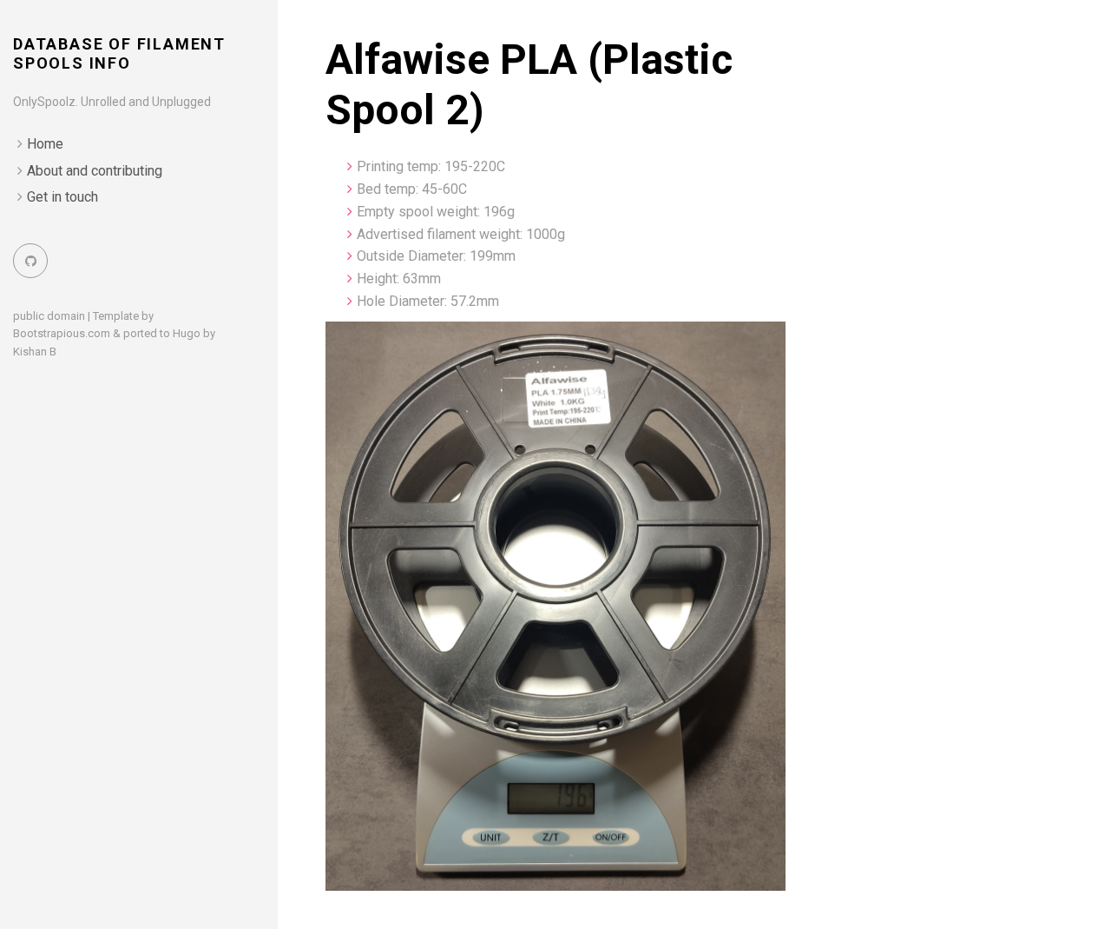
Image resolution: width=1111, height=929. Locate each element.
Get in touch (62, 197)
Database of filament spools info (119, 53)
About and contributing (94, 171)
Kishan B (34, 351)
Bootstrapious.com (61, 333)
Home (45, 144)
